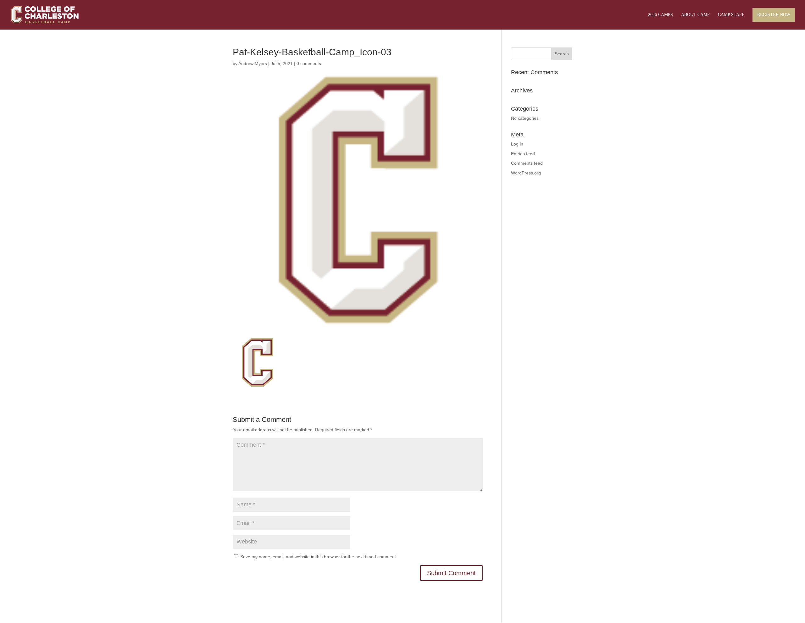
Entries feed (523, 153)
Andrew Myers (252, 63)
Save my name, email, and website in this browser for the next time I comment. (318, 556)
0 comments (309, 63)
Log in (517, 143)
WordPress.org (526, 172)
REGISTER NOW (773, 14)
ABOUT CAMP (695, 15)
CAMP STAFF (731, 15)
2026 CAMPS (660, 15)
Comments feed (527, 163)
